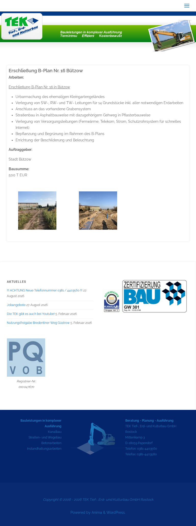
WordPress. (116, 512)
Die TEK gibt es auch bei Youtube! (31, 314)
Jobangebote (16, 305)
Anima (96, 512)
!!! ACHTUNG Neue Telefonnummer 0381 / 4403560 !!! (44, 290)
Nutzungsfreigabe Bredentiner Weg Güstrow (38, 323)
